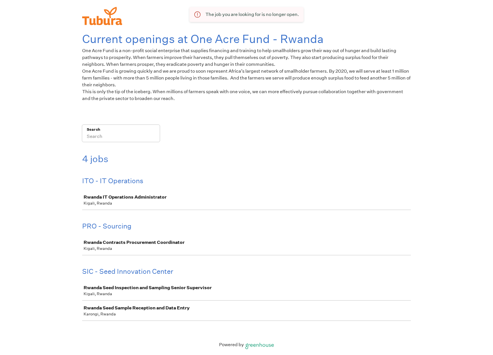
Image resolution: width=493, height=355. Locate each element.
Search (93, 129)
